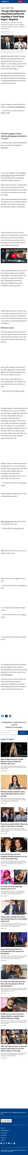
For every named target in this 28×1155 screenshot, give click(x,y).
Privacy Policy (4, 1132)
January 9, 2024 (5, 112)
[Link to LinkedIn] (14, 1143)
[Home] (5, 1)
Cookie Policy (3, 1135)
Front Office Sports (7, 674)
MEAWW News (4, 1112)
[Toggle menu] (25, 1)
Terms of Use (3, 1137)
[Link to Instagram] (4, 1143)
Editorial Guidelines (5, 1130)
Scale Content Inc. (17, 1112)
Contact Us (3, 1140)
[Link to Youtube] (9, 1143)
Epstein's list (4, 147)
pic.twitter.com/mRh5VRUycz (16, 107)
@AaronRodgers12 (6, 521)
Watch (21, 1)
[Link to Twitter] (6, 1143)
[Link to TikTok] (11, 1143)
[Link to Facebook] (1, 1143)
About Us (3, 1128)
